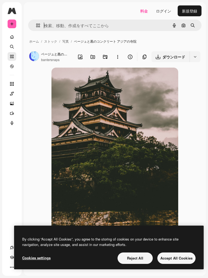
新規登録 (189, 11)
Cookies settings (36, 257)
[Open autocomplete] (35, 25)
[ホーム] (12, 37)
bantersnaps (50, 59)
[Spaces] (12, 93)
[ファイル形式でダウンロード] (195, 56)
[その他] (12, 267)
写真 (65, 41)
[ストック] (12, 56)
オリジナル (89, 78)
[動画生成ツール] (12, 113)
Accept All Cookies (176, 258)
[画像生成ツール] (12, 103)
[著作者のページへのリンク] (34, 56)
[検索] (12, 46)
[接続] (12, 247)
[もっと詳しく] (12, 66)
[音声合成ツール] (12, 123)
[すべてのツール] (12, 84)
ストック (50, 41)
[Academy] (12, 257)
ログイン (163, 11)
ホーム (34, 41)
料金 (144, 11)
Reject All (135, 258)
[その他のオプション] (117, 56)
